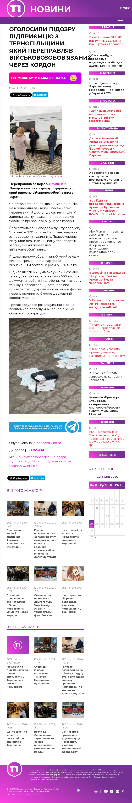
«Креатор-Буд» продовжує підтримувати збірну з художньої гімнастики (105, 60)
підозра (60, 457)
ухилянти (30, 465)
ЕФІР (125, 8)
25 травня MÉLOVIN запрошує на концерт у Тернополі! (106, 377)
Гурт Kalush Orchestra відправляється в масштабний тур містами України (105, 116)
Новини (50, 9)
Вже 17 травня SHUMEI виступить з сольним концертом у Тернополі (106, 41)
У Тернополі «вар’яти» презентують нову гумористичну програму (107, 352)
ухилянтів (58, 184)
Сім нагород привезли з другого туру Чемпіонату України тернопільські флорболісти (43, 605)
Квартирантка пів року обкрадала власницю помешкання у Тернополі (71, 603)
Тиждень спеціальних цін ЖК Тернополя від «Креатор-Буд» (105, 328)
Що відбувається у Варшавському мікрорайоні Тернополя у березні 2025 (106, 88)
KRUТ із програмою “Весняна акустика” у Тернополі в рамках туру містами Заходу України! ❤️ (106, 438)
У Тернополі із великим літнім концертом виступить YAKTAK (106, 304)
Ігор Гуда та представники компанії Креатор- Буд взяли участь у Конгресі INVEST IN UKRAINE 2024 (107, 207)
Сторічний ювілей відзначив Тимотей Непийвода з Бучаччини (15, 539)
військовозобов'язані (35, 457)
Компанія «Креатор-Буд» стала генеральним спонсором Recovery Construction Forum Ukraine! (104, 406)
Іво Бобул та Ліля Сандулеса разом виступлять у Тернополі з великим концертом (17, 677)
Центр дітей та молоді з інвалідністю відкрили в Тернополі (72, 537)
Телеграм (41, 94)
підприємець (20, 461)
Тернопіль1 (40, 461)
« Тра (92, 537)
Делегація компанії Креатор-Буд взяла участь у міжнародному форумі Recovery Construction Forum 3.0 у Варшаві (107, 147)
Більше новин (107, 455)
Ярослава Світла (47, 443)
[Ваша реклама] (45, 77)
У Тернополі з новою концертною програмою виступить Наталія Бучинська (105, 178)
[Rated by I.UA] (84, 791)
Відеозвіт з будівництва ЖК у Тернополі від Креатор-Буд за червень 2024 (107, 277)
